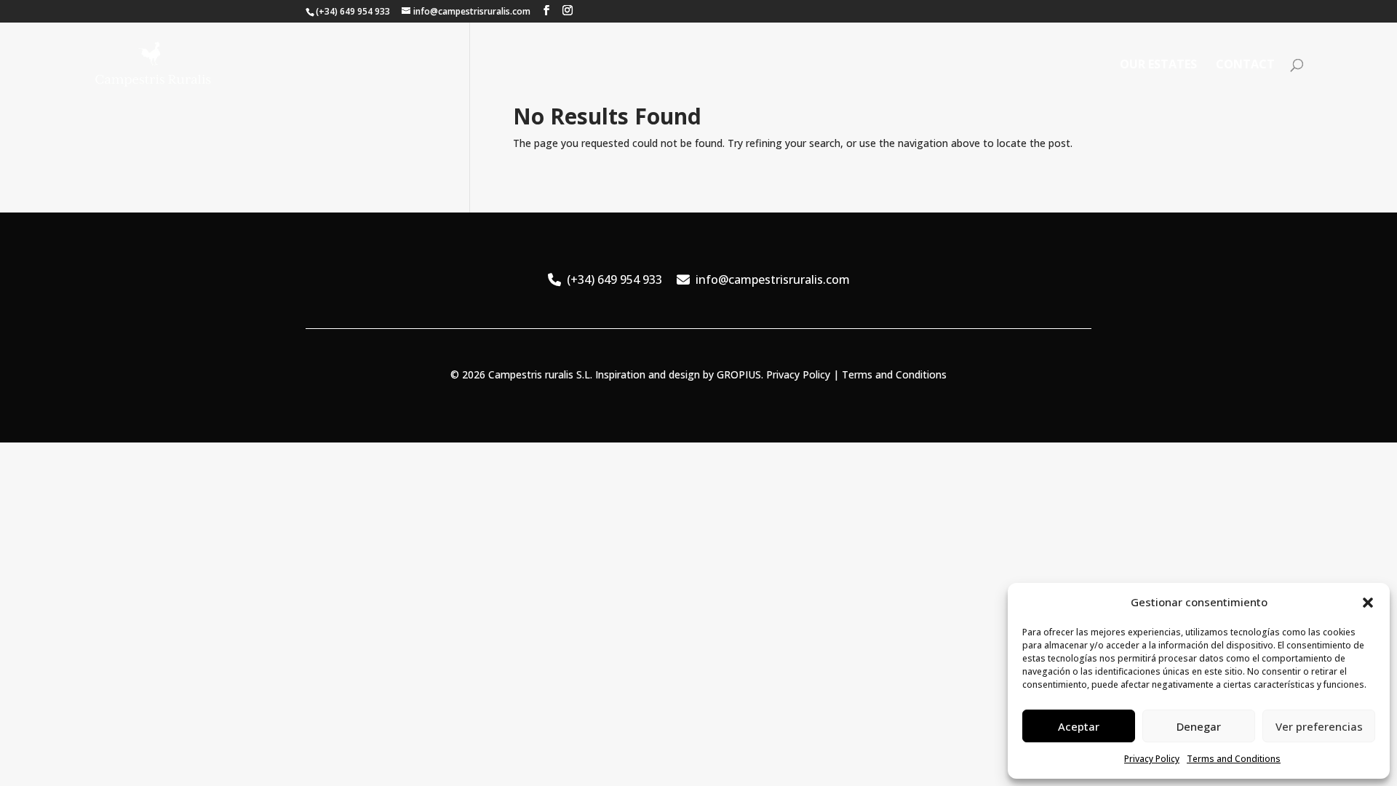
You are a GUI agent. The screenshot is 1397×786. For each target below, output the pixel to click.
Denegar (1199, 726)
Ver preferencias (1319, 726)
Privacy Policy (1151, 759)
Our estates (1158, 65)
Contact (1245, 65)
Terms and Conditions (1234, 759)
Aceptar (1078, 726)
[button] (1368, 602)
